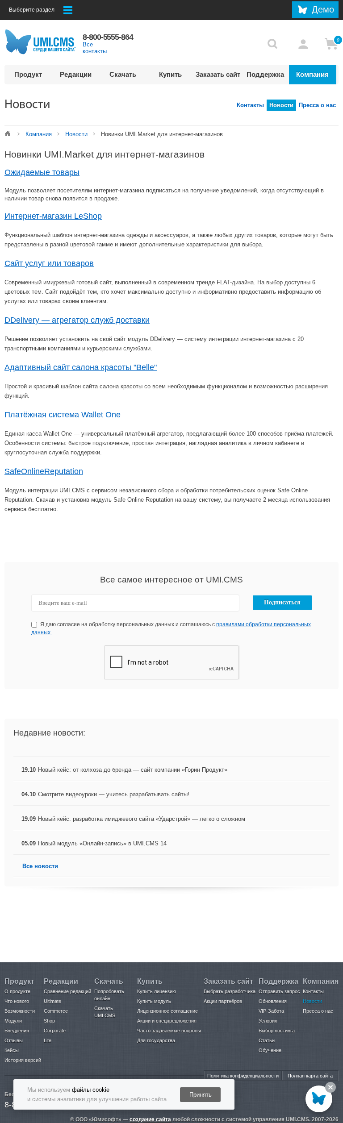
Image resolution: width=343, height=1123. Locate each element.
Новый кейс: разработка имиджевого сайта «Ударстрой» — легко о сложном (141, 818)
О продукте (17, 991)
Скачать (122, 74)
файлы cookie (90, 1089)
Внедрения (16, 1030)
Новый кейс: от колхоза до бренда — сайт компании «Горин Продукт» (132, 769)
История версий (22, 1060)
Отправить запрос (279, 991)
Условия (268, 1020)
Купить (170, 74)
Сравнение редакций (67, 991)
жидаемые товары (41, 172)
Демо (323, 9)
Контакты (250, 105)
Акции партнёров (223, 1001)
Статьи (267, 1040)
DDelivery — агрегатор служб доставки (77, 320)
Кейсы (11, 1050)
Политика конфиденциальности (243, 1075)
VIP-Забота (271, 1011)
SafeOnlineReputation (43, 471)
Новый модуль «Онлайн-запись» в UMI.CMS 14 (102, 843)
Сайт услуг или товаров (49, 263)
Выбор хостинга (277, 1030)
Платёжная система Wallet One (62, 414)
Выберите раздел (31, 10)
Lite (47, 1040)
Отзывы (13, 1040)
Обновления (273, 1001)
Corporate (55, 1030)
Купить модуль (154, 1001)
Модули (13, 1020)
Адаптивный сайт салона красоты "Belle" (80, 367)
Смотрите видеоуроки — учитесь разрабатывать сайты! (113, 794)
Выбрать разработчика (229, 991)
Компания (312, 74)
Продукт (28, 74)
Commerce (56, 1011)
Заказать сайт (218, 74)
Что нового (16, 1001)
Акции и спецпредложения (167, 1020)
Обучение (270, 1050)
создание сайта (150, 1119)
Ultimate (52, 1001)
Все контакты (95, 47)
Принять (200, 1094)
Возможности (19, 1011)
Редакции (76, 74)
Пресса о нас (317, 105)
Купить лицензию (156, 991)
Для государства (156, 1040)
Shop (49, 1020)
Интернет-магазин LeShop (53, 216)
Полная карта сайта (310, 1075)
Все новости (40, 866)
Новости (281, 105)
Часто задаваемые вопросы (169, 1030)
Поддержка (265, 74)
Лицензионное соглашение (167, 1011)
